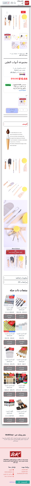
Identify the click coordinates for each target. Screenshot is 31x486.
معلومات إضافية (21, 278)
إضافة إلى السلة (12, 110)
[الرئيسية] (26, 53)
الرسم (18, 307)
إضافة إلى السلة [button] (9, 316)
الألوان (11, 307)
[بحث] (15, 3)
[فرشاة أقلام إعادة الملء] (21, 326)
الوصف (24, 124)
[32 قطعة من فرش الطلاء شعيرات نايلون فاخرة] (9, 378)
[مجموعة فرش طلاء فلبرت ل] (21, 352)
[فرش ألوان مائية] (9, 326)
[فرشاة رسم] (9, 352)
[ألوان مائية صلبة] (9, 300)
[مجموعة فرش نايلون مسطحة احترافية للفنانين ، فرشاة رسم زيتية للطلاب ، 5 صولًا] (21, 300)
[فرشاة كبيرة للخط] (21, 404)
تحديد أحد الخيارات (21, 316)
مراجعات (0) (22, 282)
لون (26, 95)
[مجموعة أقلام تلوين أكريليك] (21, 378)
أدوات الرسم (23, 307)
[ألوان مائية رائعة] (9, 404)
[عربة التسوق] (12, 3)
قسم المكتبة (21, 309)
